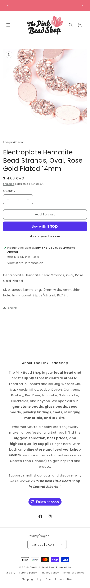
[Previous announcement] (7, 5)
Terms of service (73, 572)
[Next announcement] (82, 5)
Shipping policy (32, 579)
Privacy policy (50, 572)
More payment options (45, 236)
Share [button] (12, 308)
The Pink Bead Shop (42, 567)
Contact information (59, 579)
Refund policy (28, 572)
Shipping (8, 184)
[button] (8, 25)
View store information (25, 263)
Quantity (9, 191)
